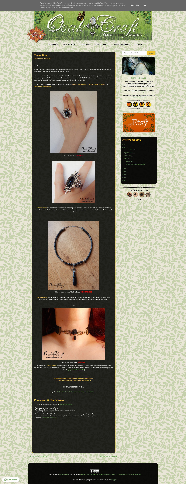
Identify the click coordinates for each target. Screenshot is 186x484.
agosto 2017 (128, 153)
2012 (124, 180)
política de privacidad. (66, 404)
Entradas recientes (40, 456)
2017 (124, 147)
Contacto (138, 44)
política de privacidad (139, 97)
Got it (144, 5)
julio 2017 (127, 156)
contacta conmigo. (139, 92)
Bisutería (65, 392)
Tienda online (52, 44)
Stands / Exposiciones (121, 44)
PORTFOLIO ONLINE (138, 78)
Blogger (113, 480)
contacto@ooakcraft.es (49, 418)
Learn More (135, 5)
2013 (124, 177)
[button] (10, 479)
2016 (124, 168)
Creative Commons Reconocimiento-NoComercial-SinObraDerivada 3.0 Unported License (110, 474)
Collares (72, 392)
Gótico (92, 392)
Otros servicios (69, 44)
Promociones (85, 44)
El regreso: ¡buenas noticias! (136, 164)
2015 (124, 171)
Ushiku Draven (64, 474)
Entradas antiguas (108, 456)
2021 (124, 144)
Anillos (59, 392)
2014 (124, 174)
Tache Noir (129, 161)
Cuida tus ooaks (101, 44)
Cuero (78, 392)
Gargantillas (85, 392)
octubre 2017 (128, 150)
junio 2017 (127, 158)
